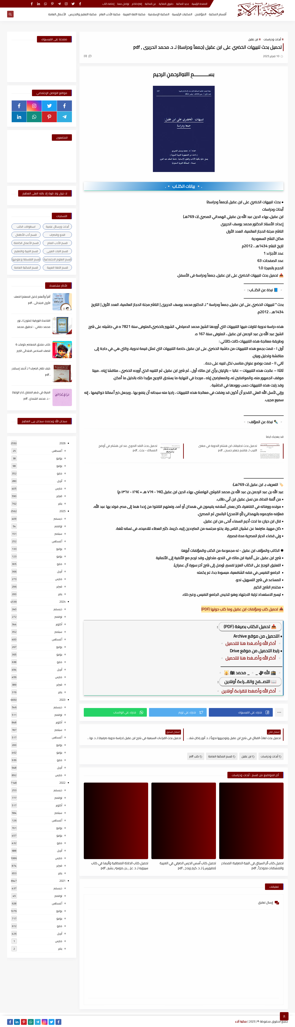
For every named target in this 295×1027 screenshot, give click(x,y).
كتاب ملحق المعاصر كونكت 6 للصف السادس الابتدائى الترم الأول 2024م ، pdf (33, 351)
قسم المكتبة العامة (220, 756)
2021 (62, 880)
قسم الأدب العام (57, 242)
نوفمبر (58, 526)
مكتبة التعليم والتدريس (82, 14)
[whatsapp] (45, 4)
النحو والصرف (57, 234)
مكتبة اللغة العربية (134, 14)
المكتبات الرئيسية (182, 14)
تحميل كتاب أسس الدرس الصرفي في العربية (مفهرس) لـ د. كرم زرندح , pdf (188, 865)
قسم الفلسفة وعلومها (26, 259)
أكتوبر (59, 624)
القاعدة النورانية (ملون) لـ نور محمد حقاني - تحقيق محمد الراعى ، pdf (33, 327)
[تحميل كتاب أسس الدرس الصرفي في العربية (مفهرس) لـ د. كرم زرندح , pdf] (183, 821)
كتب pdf (194, 756)
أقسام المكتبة (217, 14)
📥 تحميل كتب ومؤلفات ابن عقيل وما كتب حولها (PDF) (242, 609)
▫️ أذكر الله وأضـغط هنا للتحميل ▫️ (250, 643)
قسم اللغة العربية (57, 267)
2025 (62, 511)
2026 (62, 443)
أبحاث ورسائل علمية (57, 226)
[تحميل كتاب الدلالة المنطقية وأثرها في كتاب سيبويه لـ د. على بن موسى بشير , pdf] (116, 821)
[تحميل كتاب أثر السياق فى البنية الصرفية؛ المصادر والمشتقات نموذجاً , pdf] (251, 821)
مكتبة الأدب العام (109, 14)
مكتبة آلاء (241, 1021)
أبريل (59, 480)
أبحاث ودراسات (272, 39)
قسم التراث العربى (57, 251)
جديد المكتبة (182, 3)
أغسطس (57, 450)
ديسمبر (58, 518)
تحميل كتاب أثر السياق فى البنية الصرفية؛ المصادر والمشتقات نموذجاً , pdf (252, 865)
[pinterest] (52, 4)
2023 (62, 699)
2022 (62, 782)
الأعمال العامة (57, 14)
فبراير (59, 496)
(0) (86, 55)
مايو (59, 473)
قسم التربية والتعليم (26, 251)
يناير (60, 503)
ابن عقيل (253, 39)
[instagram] (66, 4)
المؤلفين (200, 14)
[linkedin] (38, 4)
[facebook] (80, 4)
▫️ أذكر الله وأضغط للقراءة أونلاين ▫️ (248, 691)
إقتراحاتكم (137, 3)
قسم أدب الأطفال (26, 234)
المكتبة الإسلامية (158, 14)
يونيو (59, 465)
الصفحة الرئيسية (199, 3)
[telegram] (59, 4)
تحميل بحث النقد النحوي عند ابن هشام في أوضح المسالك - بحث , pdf (127, 448)
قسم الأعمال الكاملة (26, 242)
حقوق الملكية (166, 3)
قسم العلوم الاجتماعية (57, 259)
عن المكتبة (150, 3)
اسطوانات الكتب (26, 226)
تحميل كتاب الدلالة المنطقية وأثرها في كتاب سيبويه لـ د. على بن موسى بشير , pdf (119, 865)
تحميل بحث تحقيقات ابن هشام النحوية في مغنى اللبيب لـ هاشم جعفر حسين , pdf (227, 448)
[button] (241, 712)
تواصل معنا (123, 3)
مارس (58, 488)
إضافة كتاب (108, 3)
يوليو (59, 458)
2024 (62, 601)
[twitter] (73, 4)
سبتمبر (58, 533)
